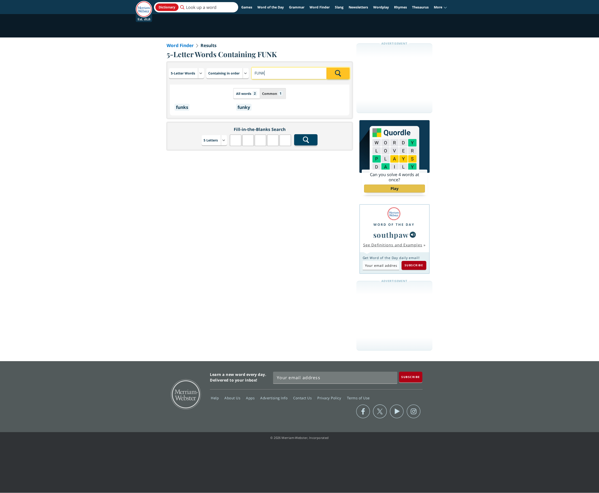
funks (182, 107)
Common (271, 93)
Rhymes (400, 7)
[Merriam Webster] (394, 213)
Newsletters (358, 7)
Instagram (413, 411)
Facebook (363, 411)
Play (394, 188)
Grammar (296, 7)
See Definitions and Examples (392, 245)
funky (243, 107)
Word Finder (320, 7)
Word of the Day (270, 7)
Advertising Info (274, 398)
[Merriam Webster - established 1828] (144, 5)
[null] (413, 235)
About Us (232, 398)
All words (246, 93)
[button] (440, 7)
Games (246, 7)
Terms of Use (358, 398)
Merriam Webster (185, 393)
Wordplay (381, 7)
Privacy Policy (329, 398)
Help (215, 398)
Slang (339, 7)
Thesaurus (420, 7)
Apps (251, 398)
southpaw (391, 235)
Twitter (380, 411)
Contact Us (303, 398)
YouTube (397, 411)
